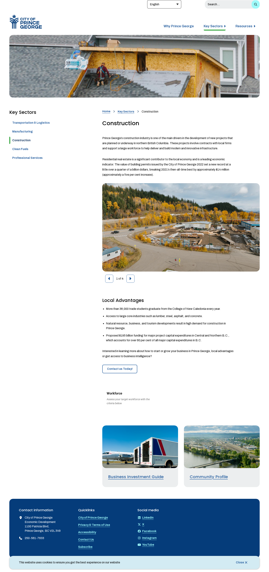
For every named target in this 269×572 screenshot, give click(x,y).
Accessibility (87, 532)
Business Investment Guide (136, 477)
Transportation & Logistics (31, 122)
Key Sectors (213, 26)
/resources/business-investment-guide (129, 427)
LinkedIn (148, 517)
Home (106, 111)
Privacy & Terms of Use (94, 524)
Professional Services (27, 157)
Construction (21, 140)
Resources (244, 26)
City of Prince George (93, 517)
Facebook (149, 531)
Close (240, 562)
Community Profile (209, 477)
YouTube (148, 544)
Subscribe (85, 546)
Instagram (149, 537)
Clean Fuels (20, 149)
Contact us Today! (119, 368)
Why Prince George (179, 26)
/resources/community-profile (204, 427)
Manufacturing (22, 131)
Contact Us (86, 539)
